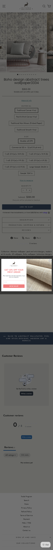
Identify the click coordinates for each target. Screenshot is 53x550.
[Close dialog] (50, 260)
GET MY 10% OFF (13, 286)
